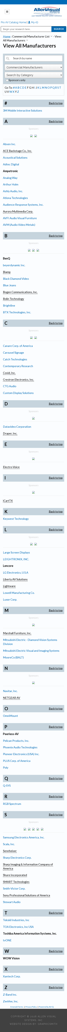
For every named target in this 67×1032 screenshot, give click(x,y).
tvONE (7, 940)
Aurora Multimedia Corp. (18, 211)
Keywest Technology (16, 518)
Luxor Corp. (10, 599)
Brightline (9, 305)
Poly (5, 767)
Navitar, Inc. (10, 691)
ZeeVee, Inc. (10, 1001)
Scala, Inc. (9, 844)
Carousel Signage (13, 352)
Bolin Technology (13, 298)
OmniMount (10, 715)
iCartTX (8, 500)
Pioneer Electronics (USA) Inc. (21, 754)
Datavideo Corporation (17, 426)
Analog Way (10, 177)
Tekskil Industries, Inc (16, 920)
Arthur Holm (10, 184)
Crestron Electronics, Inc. (18, 379)
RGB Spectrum (12, 803)
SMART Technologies (16, 881)
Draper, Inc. (10, 433)
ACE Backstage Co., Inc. (17, 150)
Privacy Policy (31, 1007)
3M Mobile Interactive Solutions (22, 110)
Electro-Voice (11, 467)
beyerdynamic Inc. (14, 265)
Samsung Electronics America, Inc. (23, 837)
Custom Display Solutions (18, 393)
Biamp (7, 272)
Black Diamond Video (16, 278)
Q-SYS (7, 785)
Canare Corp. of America (18, 346)
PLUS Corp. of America (16, 760)
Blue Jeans (9, 285)
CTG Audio (9, 386)
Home (6, 36)
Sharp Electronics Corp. (17, 857)
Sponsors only (16, 80)
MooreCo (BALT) (13, 657)
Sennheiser (10, 851)
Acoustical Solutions (15, 157)
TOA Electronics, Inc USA (18, 926)
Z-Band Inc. (10, 994)
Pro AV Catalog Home (14, 22)
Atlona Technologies (15, 198)
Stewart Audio (11, 902)
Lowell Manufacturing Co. (19, 592)
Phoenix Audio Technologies (20, 747)
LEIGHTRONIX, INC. (16, 559)
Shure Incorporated (15, 875)
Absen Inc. (9, 144)
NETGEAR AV (11, 697)
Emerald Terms (16, 1007)
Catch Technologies (15, 359)
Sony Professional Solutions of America (26, 895)
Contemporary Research (18, 366)
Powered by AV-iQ (46, 1007)
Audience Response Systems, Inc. (23, 204)
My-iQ (34, 22)
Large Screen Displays (16, 552)
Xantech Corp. (12, 976)
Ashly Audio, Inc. (13, 191)
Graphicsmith (47, 1024)
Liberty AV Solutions (15, 579)
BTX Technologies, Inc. (17, 312)
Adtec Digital (11, 164)
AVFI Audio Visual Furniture (20, 218)
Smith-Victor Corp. (14, 888)
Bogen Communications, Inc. (20, 292)
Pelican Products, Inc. (16, 740)
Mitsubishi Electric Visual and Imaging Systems (31, 650)
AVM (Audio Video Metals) (19, 224)
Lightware (9, 586)
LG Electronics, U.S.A (15, 572)
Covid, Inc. (9, 372)
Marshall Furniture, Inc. (17, 633)
